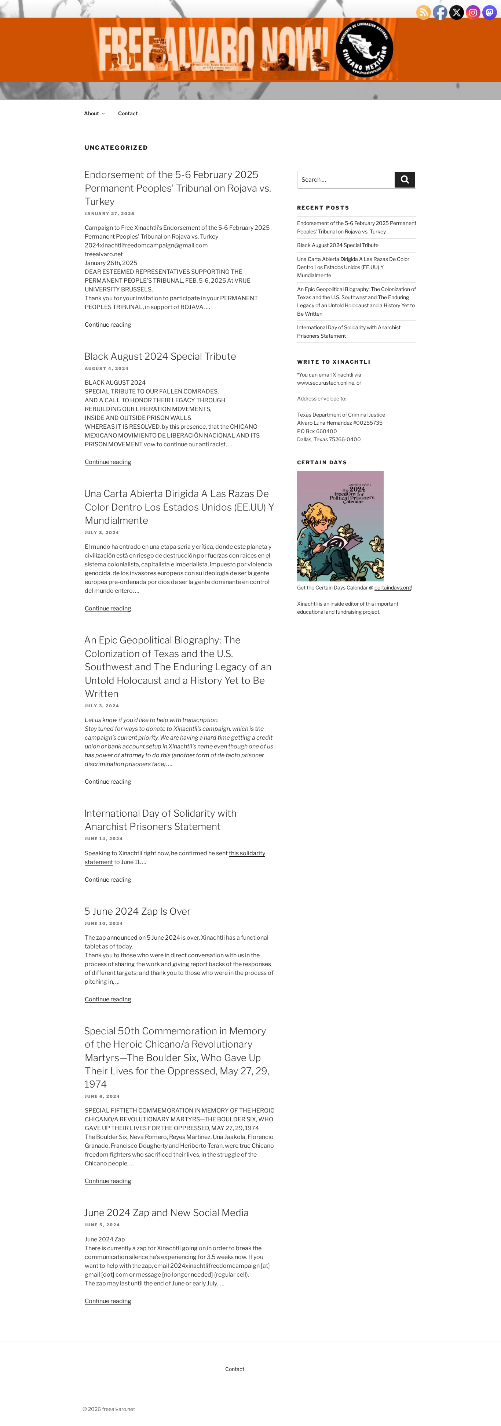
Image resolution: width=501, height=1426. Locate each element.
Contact (128, 113)
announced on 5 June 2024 (143, 937)
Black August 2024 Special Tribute (160, 356)
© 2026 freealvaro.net (109, 1409)
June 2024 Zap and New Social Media (166, 1212)
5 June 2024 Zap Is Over (137, 911)
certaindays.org (392, 587)
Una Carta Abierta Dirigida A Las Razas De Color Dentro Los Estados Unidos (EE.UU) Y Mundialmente (179, 507)
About (91, 113)
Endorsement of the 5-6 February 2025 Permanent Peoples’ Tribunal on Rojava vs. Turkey (177, 188)
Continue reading (108, 324)
